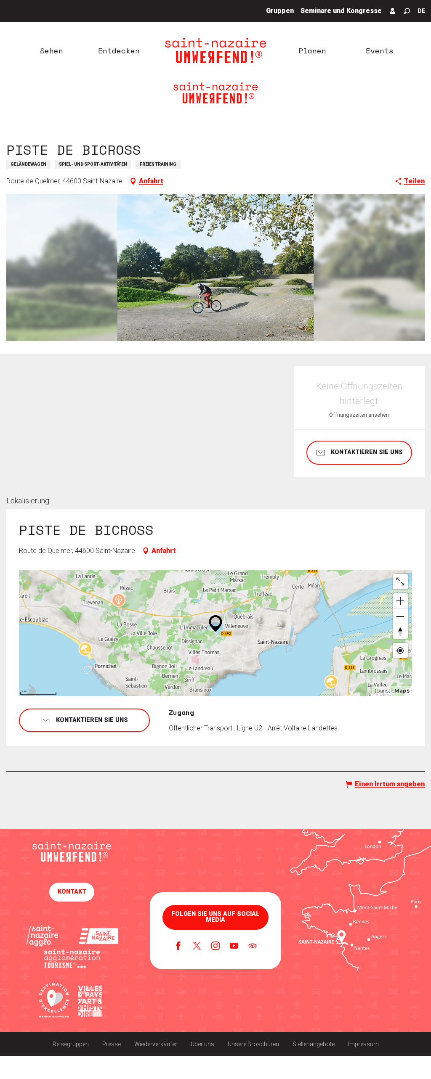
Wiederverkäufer (155, 1044)
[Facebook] (178, 946)
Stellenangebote (314, 1044)
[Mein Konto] (392, 11)
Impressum (363, 1044)
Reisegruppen (71, 1044)
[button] (406, 11)
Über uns (202, 1044)
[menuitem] (51, 50)
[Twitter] (197, 946)
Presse (111, 1044)
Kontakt (72, 891)
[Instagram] (215, 946)
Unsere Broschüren (253, 1044)
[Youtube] (234, 946)
